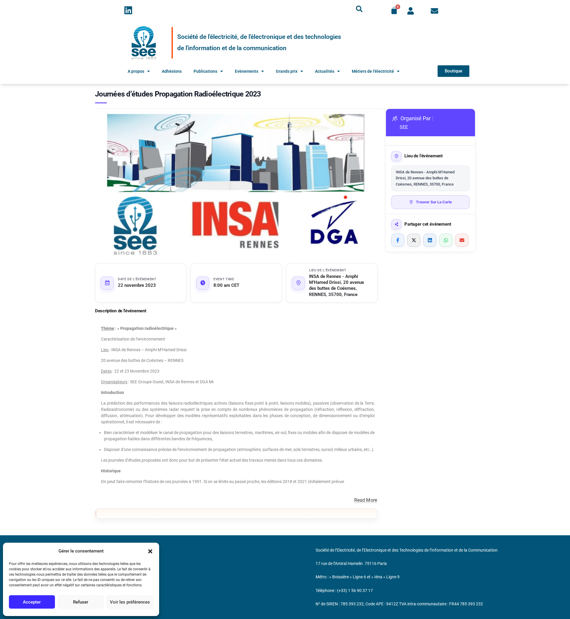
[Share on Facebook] (397, 240)
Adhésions (172, 71)
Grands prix (286, 71)
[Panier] (394, 10)
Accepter (32, 602)
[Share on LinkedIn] (429, 240)
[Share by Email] (461, 240)
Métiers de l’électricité (373, 71)
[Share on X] (413, 240)
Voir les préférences (130, 602)
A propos (136, 71)
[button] (150, 551)
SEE (404, 127)
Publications (205, 71)
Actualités (324, 71)
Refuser (80, 602)
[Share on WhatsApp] (445, 240)
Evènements (246, 71)
